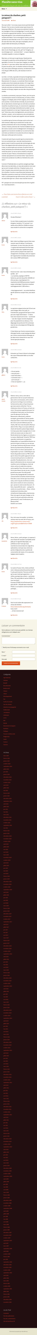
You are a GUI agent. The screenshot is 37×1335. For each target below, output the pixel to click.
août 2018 (5, 892)
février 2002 (6, 1283)
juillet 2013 (6, 1055)
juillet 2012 (6, 1088)
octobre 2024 (6, 763)
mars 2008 (6, 1224)
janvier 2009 (6, 1197)
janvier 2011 (6, 1136)
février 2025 (6, 758)
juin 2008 (5, 1216)
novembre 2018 (7, 884)
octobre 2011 (6, 1112)
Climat (14, 20)
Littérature (6, 715)
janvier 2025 (6, 761)
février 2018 (6, 908)
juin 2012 (5, 1090)
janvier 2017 (6, 943)
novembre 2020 (7, 838)
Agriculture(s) (6, 677)
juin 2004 (5, 1259)
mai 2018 (5, 900)
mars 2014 (6, 1034)
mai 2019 (5, 871)
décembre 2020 (7, 836)
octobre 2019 (6, 860)
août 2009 (5, 1179)
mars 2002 (6, 1281)
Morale (5, 723)
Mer (4, 720)
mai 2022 (5, 812)
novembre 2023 (7, 780)
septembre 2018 (7, 889)
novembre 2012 (7, 1077)
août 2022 (5, 804)
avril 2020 (5, 852)
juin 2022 (5, 809)
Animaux (5, 680)
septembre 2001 (7, 1289)
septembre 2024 (7, 766)
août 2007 (5, 1243)
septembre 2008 (7, 1208)
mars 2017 (6, 938)
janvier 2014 (6, 1039)
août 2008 (5, 1211)
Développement (7, 696)
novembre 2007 (7, 1235)
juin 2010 (5, 1155)
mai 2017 (5, 932)
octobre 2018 (6, 887)
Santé (4, 739)
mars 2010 (6, 1163)
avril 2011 (5, 1128)
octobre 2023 (6, 782)
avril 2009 (5, 1189)
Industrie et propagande (9, 707)
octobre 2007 (6, 1238)
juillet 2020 (6, 847)
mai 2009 (5, 1187)
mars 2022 (6, 814)
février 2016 (6, 972)
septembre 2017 (7, 922)
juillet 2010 (6, 1152)
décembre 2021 (7, 817)
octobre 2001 (6, 1286)
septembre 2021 (7, 825)
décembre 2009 (7, 1168)
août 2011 (5, 1117)
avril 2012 (5, 1096)
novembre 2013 (7, 1045)
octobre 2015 (6, 983)
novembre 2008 (7, 1203)
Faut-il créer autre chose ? (25, 197)
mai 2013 (5, 1061)
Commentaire (6, 636)
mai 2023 (5, 790)
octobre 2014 (6, 1015)
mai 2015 (5, 997)
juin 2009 (5, 1184)
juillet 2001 (6, 1291)
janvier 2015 (6, 1007)
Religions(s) (6, 736)
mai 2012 (5, 1093)
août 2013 (5, 1053)
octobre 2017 (6, 919)
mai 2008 (5, 1219)
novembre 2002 (7, 1267)
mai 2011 (5, 1125)
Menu (3, 9)
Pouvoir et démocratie (9, 734)
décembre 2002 (7, 1264)
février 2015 (6, 1005)
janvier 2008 (6, 1230)
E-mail (4, 655)
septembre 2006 (7, 1248)
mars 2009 (6, 1192)
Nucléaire (5, 728)
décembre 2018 (7, 881)
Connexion (6, 1313)
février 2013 (6, 1069)
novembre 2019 (7, 857)
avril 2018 (5, 903)
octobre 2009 (6, 1173)
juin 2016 (5, 962)
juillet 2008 (6, 1214)
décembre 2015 (7, 978)
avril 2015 (5, 999)
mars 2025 (6, 755)
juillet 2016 (6, 959)
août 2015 (5, 988)
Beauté (5, 683)
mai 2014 (5, 1029)
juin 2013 (5, 1058)
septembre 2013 (7, 1050)
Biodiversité (6, 688)
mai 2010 (5, 1157)
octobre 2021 (6, 822)
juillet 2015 (6, 991)
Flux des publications (8, 1316)
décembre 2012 (7, 1074)
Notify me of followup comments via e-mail (16, 647)
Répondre (14, 231)
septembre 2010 (7, 1147)
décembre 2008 (7, 1200)
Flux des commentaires (9, 1318)
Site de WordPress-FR (9, 1321)
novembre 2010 (7, 1141)
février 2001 (6, 1294)
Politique (5, 731)
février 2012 (6, 1101)
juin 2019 (5, 868)
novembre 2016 (7, 948)
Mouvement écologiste (9, 726)
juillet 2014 (6, 1023)
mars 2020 (6, 855)
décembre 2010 (7, 1139)
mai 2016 (5, 964)
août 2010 (5, 1149)
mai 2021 (5, 828)
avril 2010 (5, 1160)
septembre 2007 (7, 1240)
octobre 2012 (6, 1080)
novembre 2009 (7, 1171)
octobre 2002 (6, 1270)
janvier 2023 (6, 796)
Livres (5, 718)
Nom (4, 652)
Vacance (5, 744)
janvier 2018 (6, 911)
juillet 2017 (6, 927)
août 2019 (5, 863)
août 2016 (5, 956)
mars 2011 (6, 1130)
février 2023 (6, 793)
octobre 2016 (6, 951)
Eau (4, 699)
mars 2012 (6, 1098)
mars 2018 (6, 905)
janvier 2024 (6, 774)
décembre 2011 (7, 1106)
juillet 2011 (6, 1120)
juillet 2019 (6, 865)
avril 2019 (5, 873)
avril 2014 (5, 1031)
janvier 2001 (6, 1297)
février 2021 (6, 830)
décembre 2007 (7, 1232)
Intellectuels (6, 710)
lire (9, 64)
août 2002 (5, 1275)
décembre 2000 (7, 1299)
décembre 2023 (7, 777)
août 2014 (5, 1021)
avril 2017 (5, 935)
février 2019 (6, 876)
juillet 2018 (6, 895)
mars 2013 (6, 1066)
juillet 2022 (6, 806)
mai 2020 (5, 849)
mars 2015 (6, 1002)
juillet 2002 (6, 1278)
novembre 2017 (7, 916)
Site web (4, 659)
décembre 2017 (7, 913)
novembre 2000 (7, 1302)
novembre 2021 (7, 820)
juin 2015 (5, 994)
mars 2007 (6, 1246)
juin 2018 (5, 897)
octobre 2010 (6, 1144)
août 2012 (5, 1085)
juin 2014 (5, 1026)
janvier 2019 (6, 879)
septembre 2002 (7, 1272)
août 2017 (5, 924)
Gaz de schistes (7, 704)
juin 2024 (5, 771)
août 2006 (5, 1251)
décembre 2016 (7, 946)
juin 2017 (5, 930)
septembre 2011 (7, 1114)
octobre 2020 (6, 841)
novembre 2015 (7, 980)
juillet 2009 (6, 1181)
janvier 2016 (6, 975)
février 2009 (6, 1195)
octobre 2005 (6, 1254)
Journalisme (6, 712)
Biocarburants (7, 685)
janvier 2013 (6, 1072)
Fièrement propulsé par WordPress (18, 1331)
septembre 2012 (7, 1082)
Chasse (5, 691)
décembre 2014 (7, 1010)
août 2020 (5, 844)
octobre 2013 (6, 1047)
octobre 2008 (6, 1205)
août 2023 (5, 785)
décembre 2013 (7, 1042)
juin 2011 (5, 1122)
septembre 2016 (7, 954)
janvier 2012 (6, 1104)
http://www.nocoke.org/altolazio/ (21, 607)
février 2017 (6, 940)
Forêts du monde (7, 701)
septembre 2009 (7, 1176)
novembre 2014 (7, 1013)
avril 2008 (5, 1222)
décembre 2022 (7, 798)
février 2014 (6, 1037)
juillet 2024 (6, 769)
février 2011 (6, 1133)
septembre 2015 (7, 986)
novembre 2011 (7, 1109)
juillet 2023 (6, 788)
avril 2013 (5, 1064)
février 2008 (6, 1227)
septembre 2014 (7, 1018)
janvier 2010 (6, 1165)
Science (5, 742)
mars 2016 (6, 970)
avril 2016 (5, 967)
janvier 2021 (6, 833)
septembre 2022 (7, 801)
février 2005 (6, 1256)
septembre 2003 (7, 1262)
